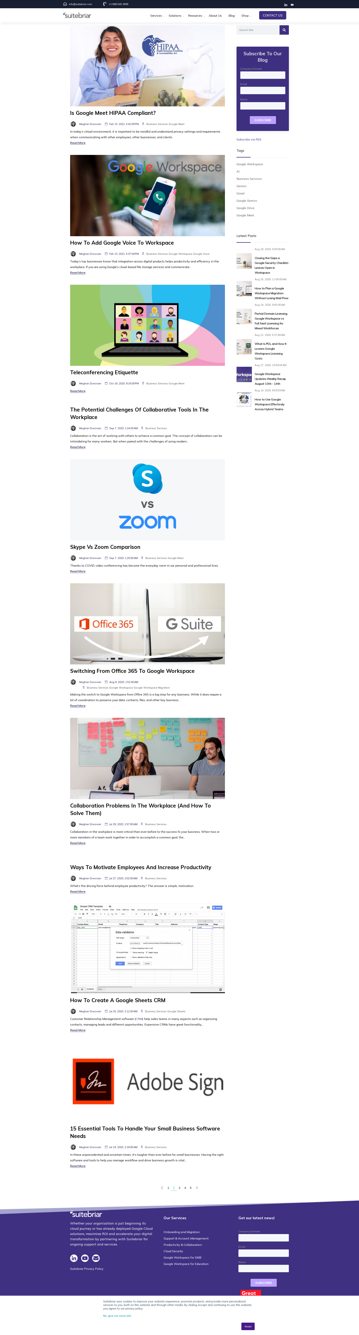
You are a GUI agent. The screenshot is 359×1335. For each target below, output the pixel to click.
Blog (231, 15)
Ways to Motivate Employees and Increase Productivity (140, 867)
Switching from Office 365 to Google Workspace (132, 671)
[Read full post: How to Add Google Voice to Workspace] (147, 195)
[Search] (284, 30)
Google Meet (176, 124)
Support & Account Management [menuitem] (186, 1238)
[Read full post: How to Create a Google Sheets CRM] (147, 948)
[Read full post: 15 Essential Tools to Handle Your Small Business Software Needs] (147, 1082)
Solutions (175, 15)
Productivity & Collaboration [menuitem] (183, 1245)
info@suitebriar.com (80, 4)
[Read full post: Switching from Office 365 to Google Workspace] (147, 623)
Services (156, 15)
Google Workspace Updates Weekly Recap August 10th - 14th (270, 378)
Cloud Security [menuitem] (173, 1251)
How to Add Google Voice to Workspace (122, 242)
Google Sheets (176, 1011)
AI (238, 171)
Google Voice (201, 253)
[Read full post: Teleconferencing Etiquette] (147, 325)
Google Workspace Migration (152, 687)
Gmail (241, 193)
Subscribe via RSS (249, 139)
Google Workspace (180, 253)
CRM (139, 1019)
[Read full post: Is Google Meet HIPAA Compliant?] (147, 65)
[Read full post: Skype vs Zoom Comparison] (147, 499)
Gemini (241, 186)
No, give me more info (117, 1316)
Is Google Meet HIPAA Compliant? (113, 113)
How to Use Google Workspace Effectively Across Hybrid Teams (270, 404)
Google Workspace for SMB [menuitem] (182, 1257)
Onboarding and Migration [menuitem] (182, 1232)
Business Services (157, 124)
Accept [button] (248, 1326)
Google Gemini (247, 200)
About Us (215, 15)
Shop (245, 15)
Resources (195, 15)
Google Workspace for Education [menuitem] (186, 1264)
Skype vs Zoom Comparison (105, 547)
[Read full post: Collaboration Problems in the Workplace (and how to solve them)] (147, 758)
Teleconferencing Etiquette (104, 372)
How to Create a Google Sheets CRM (117, 1000)
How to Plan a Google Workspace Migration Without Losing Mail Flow (272, 293)
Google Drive (245, 208)
